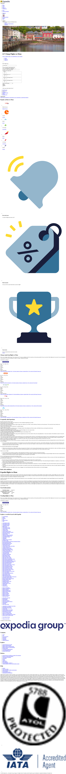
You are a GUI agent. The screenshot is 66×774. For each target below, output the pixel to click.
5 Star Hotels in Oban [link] (6, 524)
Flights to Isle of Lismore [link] (6, 591)
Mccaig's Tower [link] (5, 598)
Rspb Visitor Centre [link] (5, 604)
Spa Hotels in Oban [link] (5, 580)
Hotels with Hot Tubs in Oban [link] (7, 568)
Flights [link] (3, 93)
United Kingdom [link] (5, 92)
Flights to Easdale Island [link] (6, 590)
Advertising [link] (4, 639)
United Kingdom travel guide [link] (7, 644)
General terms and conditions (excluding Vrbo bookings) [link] (11, 655)
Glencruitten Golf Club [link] (6, 597)
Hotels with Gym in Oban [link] (6, 563)
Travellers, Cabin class (6, 69)
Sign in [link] (3, 352)
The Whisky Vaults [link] (5, 582)
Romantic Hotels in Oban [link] (6, 579)
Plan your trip (3, 96)
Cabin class (4, 83)
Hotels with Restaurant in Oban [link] (7, 566)
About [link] (3, 634)
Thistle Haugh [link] (4, 584)
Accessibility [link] (4, 658)
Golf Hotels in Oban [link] (5, 553)
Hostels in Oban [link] (5, 534)
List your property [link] (5, 636)
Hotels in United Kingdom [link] (6, 645)
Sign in (6, 22)
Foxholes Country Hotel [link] (6, 550)
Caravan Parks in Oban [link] (6, 528)
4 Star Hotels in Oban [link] (6, 523)
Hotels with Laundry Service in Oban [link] (8, 564)
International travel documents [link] (7, 672)
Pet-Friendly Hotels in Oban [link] (7, 577)
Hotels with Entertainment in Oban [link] (8, 561)
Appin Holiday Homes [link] (6, 536)
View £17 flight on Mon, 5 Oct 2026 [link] (12, 56)
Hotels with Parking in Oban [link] (7, 562)
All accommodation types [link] (6, 650)
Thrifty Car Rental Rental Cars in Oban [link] (8, 614)
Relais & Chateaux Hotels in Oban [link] (8, 578)
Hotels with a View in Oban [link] (7, 558)
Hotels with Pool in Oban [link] (6, 570)
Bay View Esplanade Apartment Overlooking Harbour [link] (11, 541)
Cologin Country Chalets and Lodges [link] (8, 546)
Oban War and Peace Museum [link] (7, 601)
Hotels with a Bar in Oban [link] (6, 557)
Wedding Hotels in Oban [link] (6, 583)
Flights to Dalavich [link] (5, 589)
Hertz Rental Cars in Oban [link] (6, 611)
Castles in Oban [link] (5, 529)
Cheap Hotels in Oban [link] (6, 545)
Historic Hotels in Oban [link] (6, 556)
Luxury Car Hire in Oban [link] (6, 612)
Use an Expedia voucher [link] (6, 671)
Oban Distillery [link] (4, 599)
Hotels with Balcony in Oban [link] (7, 567)
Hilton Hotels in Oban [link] (6, 555)
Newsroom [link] (4, 638)
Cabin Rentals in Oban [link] (6, 527)
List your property (5, 17)
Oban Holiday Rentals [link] (6, 617)
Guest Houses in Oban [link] (6, 533)
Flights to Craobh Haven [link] (6, 588)
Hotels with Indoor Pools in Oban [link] (7, 569)
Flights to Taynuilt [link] (5, 594)
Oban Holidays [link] (4, 602)
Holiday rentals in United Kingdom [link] (8, 646)
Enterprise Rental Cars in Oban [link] (7, 609)
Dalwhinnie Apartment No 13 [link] (7, 548)
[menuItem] (3, 97)
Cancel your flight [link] (5, 669)
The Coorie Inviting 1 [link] (6, 572)
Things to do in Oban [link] (5, 618)
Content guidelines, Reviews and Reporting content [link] (10, 663)
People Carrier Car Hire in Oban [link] (7, 615)
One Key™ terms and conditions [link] (7, 656)
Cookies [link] (3, 660)
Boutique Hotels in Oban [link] (6, 544)
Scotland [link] (3, 91)
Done (3, 84)
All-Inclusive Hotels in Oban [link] (7, 535)
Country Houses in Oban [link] (6, 531)
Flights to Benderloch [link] (5, 587)
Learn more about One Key (9, 23)
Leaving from (4, 65)
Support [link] (3, 668)
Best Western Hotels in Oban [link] (7, 543)
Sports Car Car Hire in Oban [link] (7, 613)
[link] (11, 5)
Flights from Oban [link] (5, 596)
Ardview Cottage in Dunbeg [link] (7, 539)
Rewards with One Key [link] (6, 651)
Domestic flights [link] (5, 648)
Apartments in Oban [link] (5, 525)
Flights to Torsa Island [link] (6, 595)
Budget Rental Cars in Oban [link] (7, 607)
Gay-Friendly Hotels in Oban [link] (7, 551)
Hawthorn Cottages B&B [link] (6, 554)
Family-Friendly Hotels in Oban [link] (7, 549)
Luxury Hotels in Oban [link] (6, 573)
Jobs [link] (3, 635)
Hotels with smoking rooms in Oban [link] (8, 571)
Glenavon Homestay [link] (5, 552)
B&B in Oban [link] (4, 526)
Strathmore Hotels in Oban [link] (6, 581)
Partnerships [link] (4, 637)
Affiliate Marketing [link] (5, 640)
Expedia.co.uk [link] (4, 94)
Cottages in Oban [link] (5, 530)
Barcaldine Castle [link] (5, 540)
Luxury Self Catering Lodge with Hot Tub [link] (9, 576)
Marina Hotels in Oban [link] (6, 574)
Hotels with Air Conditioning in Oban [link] (8, 559)
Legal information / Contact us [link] (7, 662)
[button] (33, 469)
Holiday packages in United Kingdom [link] (8, 647)
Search (4, 85)
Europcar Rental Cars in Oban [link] (7, 610)
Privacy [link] (3, 659)
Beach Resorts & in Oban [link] (6, 542)
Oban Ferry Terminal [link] (5, 600)
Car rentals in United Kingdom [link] (7, 649)
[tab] (6, 58)
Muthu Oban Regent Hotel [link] (6, 575)
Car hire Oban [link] (4, 608)
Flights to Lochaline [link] (5, 593)
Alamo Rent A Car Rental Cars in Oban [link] (8, 606)
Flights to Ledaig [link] (5, 592)
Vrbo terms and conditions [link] (6, 657)
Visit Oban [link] (4, 603)
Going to (3, 67)
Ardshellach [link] (4, 538)
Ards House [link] (4, 537)
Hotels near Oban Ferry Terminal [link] (7, 532)
